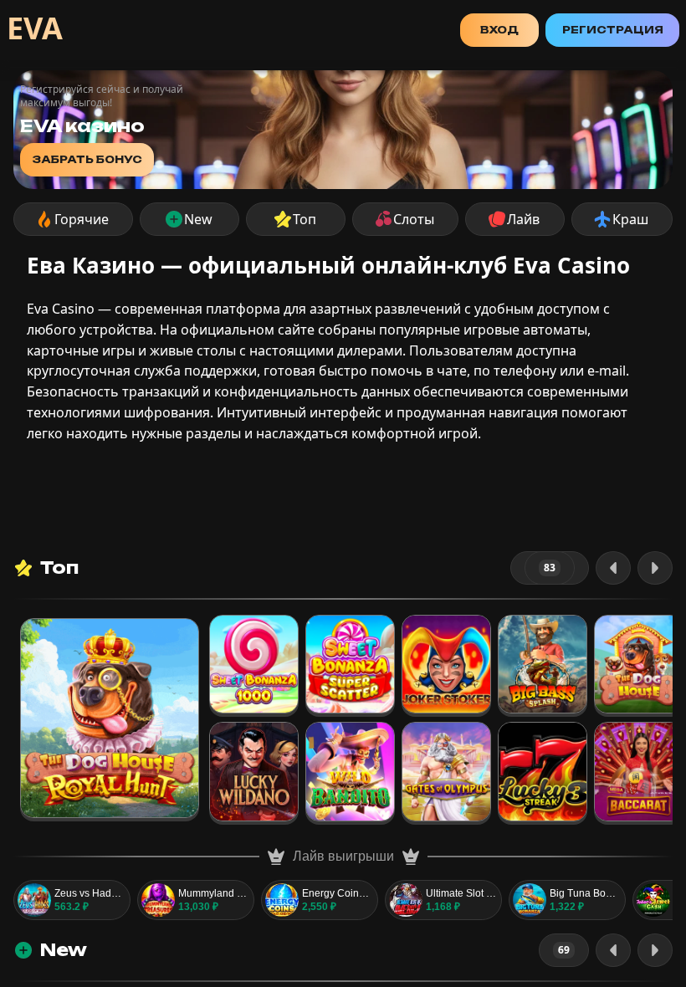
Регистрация (612, 29)
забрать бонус (87, 159)
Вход (499, 29)
